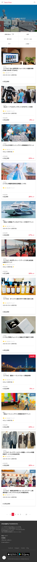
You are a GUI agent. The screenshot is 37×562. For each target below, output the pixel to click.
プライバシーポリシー (6, 540)
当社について (4, 535)
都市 (28, 34)
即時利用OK (8, 34)
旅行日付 (9, 39)
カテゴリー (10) (28, 39)
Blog (28, 548)
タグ (9, 44)
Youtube (23, 548)
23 (26, 514)
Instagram (17, 548)
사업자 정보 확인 (21, 529)
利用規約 (3, 538)
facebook (10, 548)
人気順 (27, 44)
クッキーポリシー (5, 542)
